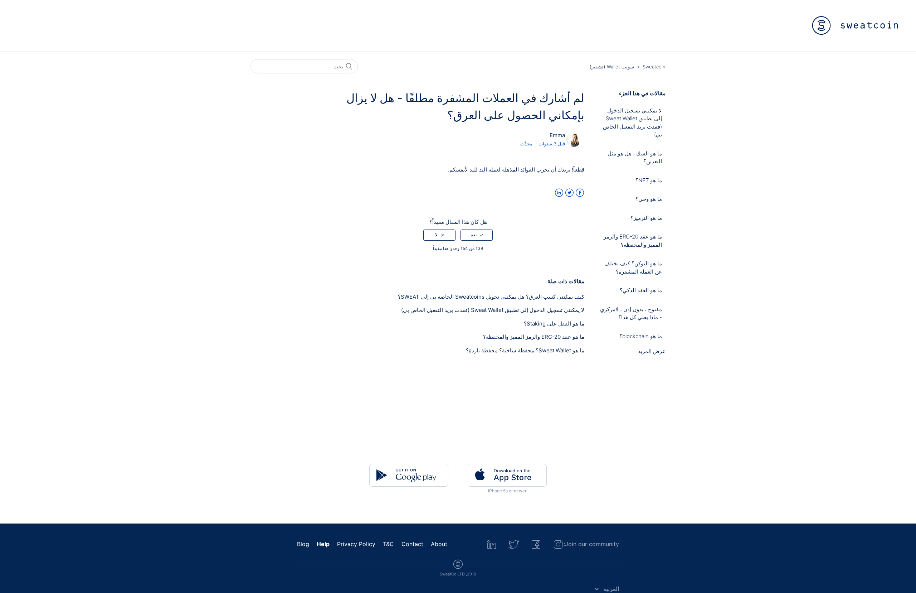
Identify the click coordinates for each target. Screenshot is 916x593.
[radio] (477, 235)
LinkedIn (559, 192)
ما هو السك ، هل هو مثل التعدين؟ (635, 157)
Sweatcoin (654, 66)
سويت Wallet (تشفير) (612, 66)
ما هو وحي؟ (648, 199)
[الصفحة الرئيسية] (855, 25)
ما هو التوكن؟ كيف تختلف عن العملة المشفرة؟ (633, 267)
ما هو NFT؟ (648, 180)
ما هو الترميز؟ (646, 217)
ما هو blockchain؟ (640, 336)
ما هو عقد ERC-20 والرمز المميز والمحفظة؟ (633, 240)
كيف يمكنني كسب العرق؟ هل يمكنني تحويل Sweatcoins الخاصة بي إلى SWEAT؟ (491, 296)
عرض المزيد (652, 351)
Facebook (579, 192)
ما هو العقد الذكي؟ (641, 290)
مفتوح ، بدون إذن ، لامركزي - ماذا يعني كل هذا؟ (631, 313)
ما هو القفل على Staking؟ (554, 323)
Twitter (569, 192)
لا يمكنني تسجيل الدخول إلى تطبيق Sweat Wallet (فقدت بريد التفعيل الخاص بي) (632, 122)
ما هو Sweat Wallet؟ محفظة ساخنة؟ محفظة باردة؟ (525, 350)
